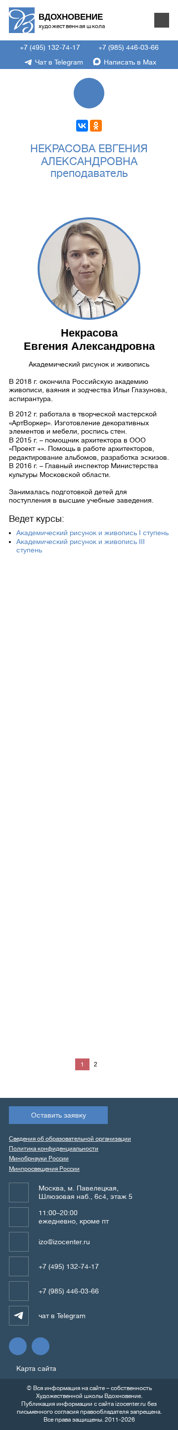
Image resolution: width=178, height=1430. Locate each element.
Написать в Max (129, 62)
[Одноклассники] (96, 126)
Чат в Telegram (58, 62)
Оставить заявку (58, 1115)
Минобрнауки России (39, 1158)
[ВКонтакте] (82, 126)
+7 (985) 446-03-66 (127, 47)
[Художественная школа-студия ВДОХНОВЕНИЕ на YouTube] (40, 1346)
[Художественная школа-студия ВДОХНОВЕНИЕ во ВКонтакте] (18, 1346)
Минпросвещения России (44, 1168)
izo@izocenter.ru (64, 1242)
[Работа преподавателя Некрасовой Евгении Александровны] (48, 599)
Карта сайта (35, 1368)
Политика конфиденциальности (53, 1148)
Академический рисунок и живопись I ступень (92, 533)
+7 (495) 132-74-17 (49, 47)
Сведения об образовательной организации (70, 1138)
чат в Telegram (62, 1316)
